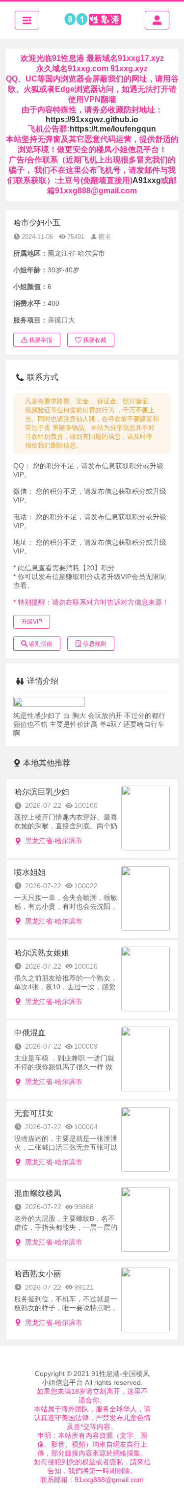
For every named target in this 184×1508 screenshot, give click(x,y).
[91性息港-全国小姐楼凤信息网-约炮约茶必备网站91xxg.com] (92, 20)
